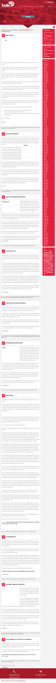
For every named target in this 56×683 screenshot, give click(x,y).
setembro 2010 (46, 241)
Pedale (45, 52)
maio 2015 (45, 158)
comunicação (11, 297)
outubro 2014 (46, 168)
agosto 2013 (45, 189)
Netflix (49, 265)
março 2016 (45, 143)
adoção (45, 250)
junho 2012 (45, 210)
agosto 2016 (45, 135)
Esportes (24, 633)
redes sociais (47, 270)
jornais (47, 263)
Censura (11, 190)
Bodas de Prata (49, 35)
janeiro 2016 (45, 146)
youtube (53, 2)
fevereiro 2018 (46, 108)
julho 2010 (45, 244)
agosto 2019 (45, 82)
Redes (24, 660)
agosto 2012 (45, 207)
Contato (50, 6)
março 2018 (45, 107)
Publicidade (50, 268)
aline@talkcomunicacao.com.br (14, 677)
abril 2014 (45, 177)
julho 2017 (45, 119)
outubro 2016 (46, 132)
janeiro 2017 (45, 128)
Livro (48, 264)
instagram (51, 2)
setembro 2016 (46, 134)
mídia (47, 265)
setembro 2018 (46, 98)
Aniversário (47, 250)
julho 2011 (45, 226)
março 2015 (45, 161)
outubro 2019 (46, 79)
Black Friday (9, 395)
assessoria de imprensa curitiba (48, 254)
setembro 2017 (46, 116)
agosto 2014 (45, 171)
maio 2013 (45, 194)
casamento (45, 257)
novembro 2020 (46, 64)
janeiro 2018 (45, 110)
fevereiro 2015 (46, 162)
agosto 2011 (45, 225)
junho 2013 (45, 192)
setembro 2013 (46, 188)
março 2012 (45, 214)
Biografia (45, 256)
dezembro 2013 (46, 183)
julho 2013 (45, 191)
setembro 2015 (46, 152)
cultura (26, 296)
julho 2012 (45, 208)
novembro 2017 (46, 113)
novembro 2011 (46, 220)
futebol (8, 633)
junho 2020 (45, 68)
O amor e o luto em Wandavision (48, 50)
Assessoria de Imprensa (16, 127)
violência (36, 296)
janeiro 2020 (45, 74)
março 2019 (45, 89)
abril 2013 (45, 195)
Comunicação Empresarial (30, 336)
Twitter (49, 2)
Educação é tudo (10, 251)
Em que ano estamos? (11, 133)
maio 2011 (45, 229)
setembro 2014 (46, 170)
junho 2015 (45, 156)
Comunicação (3, 128)
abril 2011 (45, 231)
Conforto (45, 49)
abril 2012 (45, 213)
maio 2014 (45, 176)
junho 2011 (45, 228)
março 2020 (45, 71)
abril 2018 (45, 105)
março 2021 (45, 62)
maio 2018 (45, 104)
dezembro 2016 (46, 129)
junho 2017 (45, 120)
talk (47, 270)
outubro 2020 (46, 65)
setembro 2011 (46, 223)
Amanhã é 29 (49, 42)
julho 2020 (45, 67)
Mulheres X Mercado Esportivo (15, 584)
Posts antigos (4, 667)
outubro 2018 (46, 97)
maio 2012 (45, 211)
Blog (46, 6)
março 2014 (45, 179)
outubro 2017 (46, 114)
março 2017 (45, 125)
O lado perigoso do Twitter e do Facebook (18, 639)
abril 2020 (45, 70)
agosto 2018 (45, 99)
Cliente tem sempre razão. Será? (15, 197)
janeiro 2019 (45, 92)
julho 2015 (45, 155)
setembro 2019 (46, 80)
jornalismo (16, 297)
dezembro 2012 (46, 201)
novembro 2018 (46, 95)
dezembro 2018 (46, 94)
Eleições (51, 261)
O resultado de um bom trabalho (15, 303)
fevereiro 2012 (46, 216)
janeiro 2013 (45, 200)
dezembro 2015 (46, 147)
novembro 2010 (46, 238)
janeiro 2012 (45, 217)
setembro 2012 (46, 205)
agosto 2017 (45, 117)
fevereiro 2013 (46, 198)
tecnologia (25, 390)
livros (50, 264)
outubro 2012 (46, 204)
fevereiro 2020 (46, 73)
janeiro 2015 (45, 164)
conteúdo (50, 259)
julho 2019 (45, 83)
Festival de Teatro (49, 262)
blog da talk (48, 256)
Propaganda (47, 268)
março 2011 (45, 232)
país (45, 267)
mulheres (12, 633)
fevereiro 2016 (46, 144)
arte (11, 127)
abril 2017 (45, 123)
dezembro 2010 (46, 237)
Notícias (42, 6)
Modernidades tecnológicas (14, 343)
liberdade (46, 264)
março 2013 (45, 197)
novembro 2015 (46, 149)
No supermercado (10, 536)
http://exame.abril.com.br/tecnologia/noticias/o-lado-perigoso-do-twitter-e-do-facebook (18, 654)
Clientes (37, 6)
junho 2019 (45, 85)
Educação (36, 190)
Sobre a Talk (25, 6)
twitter (50, 272)
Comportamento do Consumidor (33, 127)
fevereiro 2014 (46, 180)
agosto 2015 (45, 153)
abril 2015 (45, 159)
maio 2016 (45, 140)
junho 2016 (45, 138)
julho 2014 (45, 173)
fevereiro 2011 (46, 234)
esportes (5, 633)
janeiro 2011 (45, 235)
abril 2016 (45, 141)
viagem (52, 272)
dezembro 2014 (46, 165)
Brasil (11, 296)
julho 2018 (45, 101)
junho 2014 (45, 174)
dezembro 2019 (46, 76)
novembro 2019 (46, 77)
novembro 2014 (46, 167)
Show (50, 269)
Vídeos (24, 579)
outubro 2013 (46, 186)
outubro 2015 (46, 150)
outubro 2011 (46, 222)
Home (20, 6)
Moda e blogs (9, 35)
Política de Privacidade (22, 680)
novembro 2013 (46, 185)
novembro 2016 (46, 131)
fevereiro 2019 (46, 91)
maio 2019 (45, 86)
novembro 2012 (46, 202)
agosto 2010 (45, 243)
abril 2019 (45, 88)
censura (48, 257)
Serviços (32, 6)
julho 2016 (45, 137)
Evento (27, 633)
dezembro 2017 (46, 111)
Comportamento (24, 127)
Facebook (48, 2)
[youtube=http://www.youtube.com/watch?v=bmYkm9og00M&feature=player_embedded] (18, 571)
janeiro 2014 (45, 182)
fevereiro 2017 (46, 126)
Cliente (11, 245)
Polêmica (32, 296)
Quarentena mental (47, 56)
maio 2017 (45, 122)
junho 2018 (45, 102)
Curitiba (32, 190)
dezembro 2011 (46, 219)
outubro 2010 (46, 240)
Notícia (29, 296)
